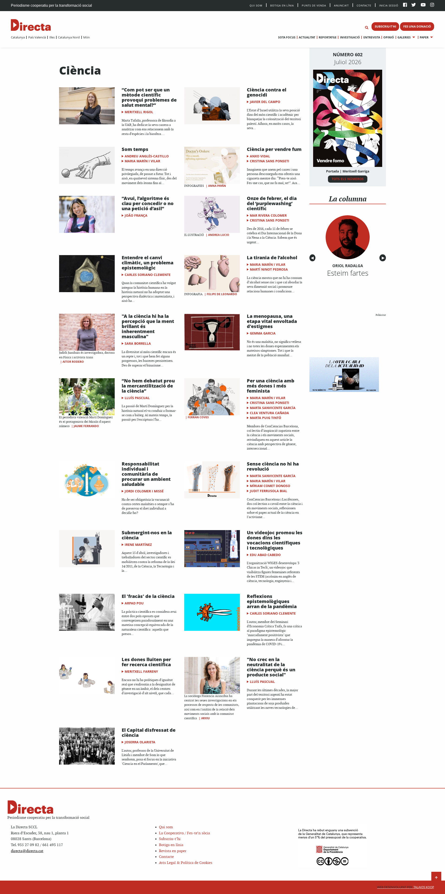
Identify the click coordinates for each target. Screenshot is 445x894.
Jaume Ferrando (86, 426)
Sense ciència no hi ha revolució (273, 466)
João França (136, 215)
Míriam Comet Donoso (270, 486)
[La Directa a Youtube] (423, 5)
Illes (51, 37)
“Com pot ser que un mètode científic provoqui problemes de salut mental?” (149, 97)
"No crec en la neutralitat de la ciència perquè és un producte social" (271, 667)
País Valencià (37, 37)
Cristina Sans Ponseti (269, 161)
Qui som (166, 827)
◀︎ (313, 258)
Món (86, 37)
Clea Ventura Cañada (269, 413)
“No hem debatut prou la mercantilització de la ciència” (148, 386)
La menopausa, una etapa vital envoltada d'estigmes (272, 321)
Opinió (388, 37)
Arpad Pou (134, 603)
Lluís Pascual (137, 398)
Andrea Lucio (218, 235)
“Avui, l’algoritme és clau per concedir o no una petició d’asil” (148, 203)
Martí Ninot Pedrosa (269, 269)
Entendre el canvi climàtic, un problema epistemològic (147, 262)
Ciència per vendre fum (274, 149)
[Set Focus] (366, 28)
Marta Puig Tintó (265, 418)
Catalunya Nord (69, 37)
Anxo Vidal (260, 156)
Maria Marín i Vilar (142, 161)
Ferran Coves (198, 417)
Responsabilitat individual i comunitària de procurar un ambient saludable (146, 474)
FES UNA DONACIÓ (417, 26)
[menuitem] (18, 37)
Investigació (350, 37)
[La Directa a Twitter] (413, 5)
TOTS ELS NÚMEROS (348, 179)
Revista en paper (172, 851)
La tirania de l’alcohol (272, 257)
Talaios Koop (405, 887)
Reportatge (328, 37)
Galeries (404, 37)
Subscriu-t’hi (170, 839)
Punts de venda (314, 5)
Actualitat (307, 37)
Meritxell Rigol (139, 112)
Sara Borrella (138, 343)
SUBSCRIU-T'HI (385, 26)
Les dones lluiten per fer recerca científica (146, 662)
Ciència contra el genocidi (266, 92)
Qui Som (256, 5)
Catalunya (18, 37)
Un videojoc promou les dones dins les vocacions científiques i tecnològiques (274, 540)
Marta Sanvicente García (273, 408)
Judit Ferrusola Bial (268, 491)
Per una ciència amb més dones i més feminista (270, 386)
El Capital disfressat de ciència (148, 732)
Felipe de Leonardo (222, 294)
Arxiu (205, 718)
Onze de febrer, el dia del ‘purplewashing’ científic (272, 203)
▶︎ (384, 258)
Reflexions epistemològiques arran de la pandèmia (272, 601)
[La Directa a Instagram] (432, 5)
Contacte (364, 5)
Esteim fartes (347, 273)
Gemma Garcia (263, 333)
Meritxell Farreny (141, 671)
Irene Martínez (138, 544)
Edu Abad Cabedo (265, 555)
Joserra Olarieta (140, 742)
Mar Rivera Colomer (268, 215)
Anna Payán (217, 186)
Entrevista (371, 37)
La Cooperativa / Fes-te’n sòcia (184, 833)
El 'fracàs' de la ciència (148, 596)
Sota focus (287, 37)
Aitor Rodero (73, 361)
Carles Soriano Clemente (148, 274)
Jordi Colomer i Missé (144, 491)
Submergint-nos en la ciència (147, 535)
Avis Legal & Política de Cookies (185, 863)
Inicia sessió (388, 5)
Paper (424, 37)
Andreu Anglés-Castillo (147, 156)
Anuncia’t (341, 5)
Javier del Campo (265, 102)
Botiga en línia (282, 5)
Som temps (135, 149)
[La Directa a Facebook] (405, 5)
